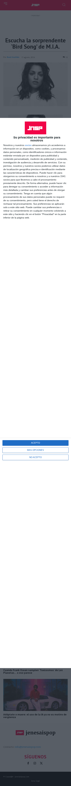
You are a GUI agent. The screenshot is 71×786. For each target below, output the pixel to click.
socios (28, 145)
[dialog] (35, 393)
